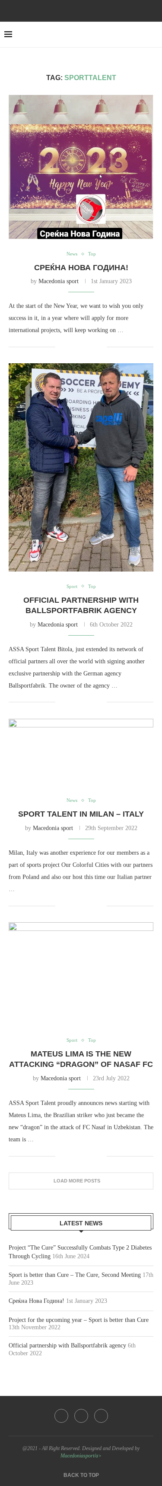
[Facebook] (69, 9)
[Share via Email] (100, 346)
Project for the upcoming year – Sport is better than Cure (79, 1320)
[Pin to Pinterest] (91, 346)
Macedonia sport (58, 281)
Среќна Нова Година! (81, 267)
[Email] (93, 9)
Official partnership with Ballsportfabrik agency (67, 1345)
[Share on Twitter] (81, 346)
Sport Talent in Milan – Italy (81, 814)
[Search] (153, 34)
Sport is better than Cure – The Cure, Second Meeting (75, 1275)
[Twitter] (81, 9)
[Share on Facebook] (72, 346)
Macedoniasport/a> (81, 1456)
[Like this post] (62, 346)
